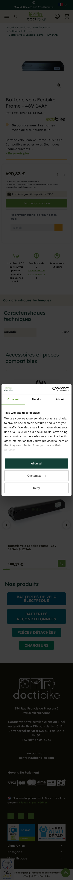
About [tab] (60, 399)
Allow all (36, 463)
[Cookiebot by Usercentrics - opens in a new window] (52, 389)
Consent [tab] (13, 399)
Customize (34, 475)
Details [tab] (36, 399)
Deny (36, 487)
